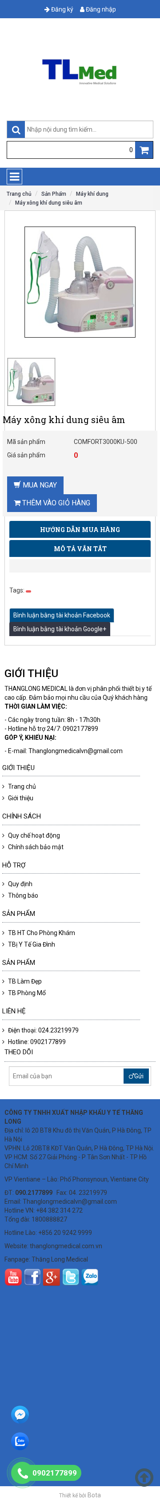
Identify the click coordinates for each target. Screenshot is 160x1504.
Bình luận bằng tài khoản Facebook (61, 615)
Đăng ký (61, 9)
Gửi (139, 1076)
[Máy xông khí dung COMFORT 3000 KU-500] (41, 382)
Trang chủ (19, 194)
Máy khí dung (92, 194)
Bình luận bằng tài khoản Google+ (59, 629)
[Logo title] (80, 71)
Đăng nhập (100, 9)
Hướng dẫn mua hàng (80, 529)
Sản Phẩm (53, 194)
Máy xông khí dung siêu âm (48, 203)
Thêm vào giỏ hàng (55, 503)
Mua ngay (39, 485)
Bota (94, 1495)
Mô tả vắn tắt (80, 548)
